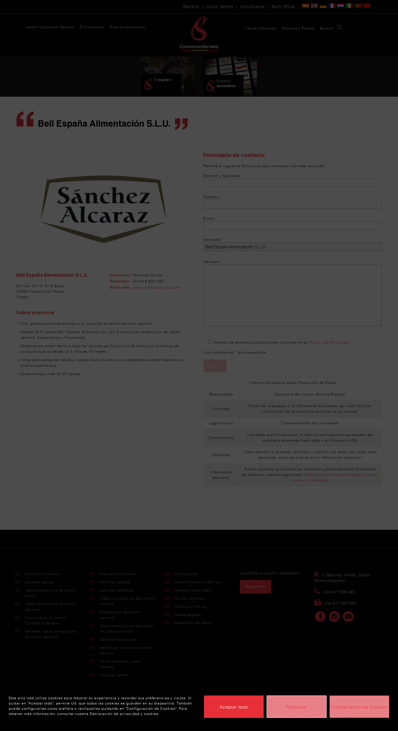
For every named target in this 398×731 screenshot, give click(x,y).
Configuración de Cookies (359, 706)
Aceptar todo (234, 706)
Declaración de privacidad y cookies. (125, 713)
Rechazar (296, 706)
